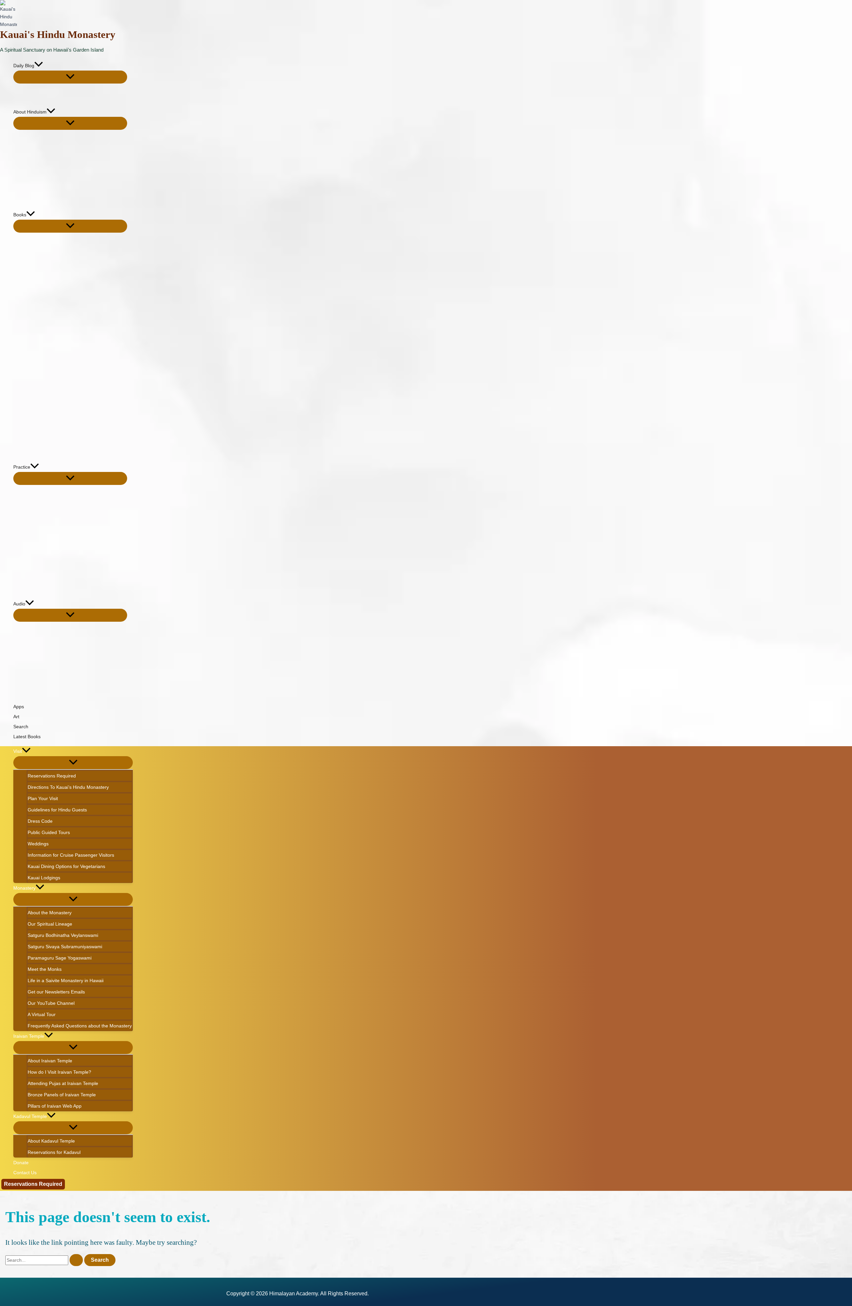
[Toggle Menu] (70, 77)
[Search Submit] (76, 1260)
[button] (38, 66)
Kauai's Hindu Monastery (57, 34)
